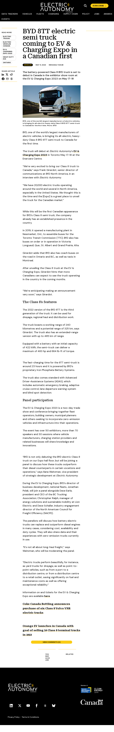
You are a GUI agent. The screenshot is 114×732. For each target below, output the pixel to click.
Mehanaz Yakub (56, 65)
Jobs (96, 14)
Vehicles (27, 14)
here (47, 596)
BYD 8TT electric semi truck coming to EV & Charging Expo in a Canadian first (50, 43)
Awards (108, 14)
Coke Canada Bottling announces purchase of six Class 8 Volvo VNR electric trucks (46, 608)
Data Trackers (10, 14)
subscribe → (99, 5)
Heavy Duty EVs (8, 58)
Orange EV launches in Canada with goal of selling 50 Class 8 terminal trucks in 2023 (51, 630)
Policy (86, 14)
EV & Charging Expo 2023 (7, 51)
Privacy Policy (14, 717)
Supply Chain (71, 14)
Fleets (40, 14)
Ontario (7, 62)
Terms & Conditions (30, 717)
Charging (53, 14)
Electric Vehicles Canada (7, 44)
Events (6, 19)
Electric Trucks (7, 37)
